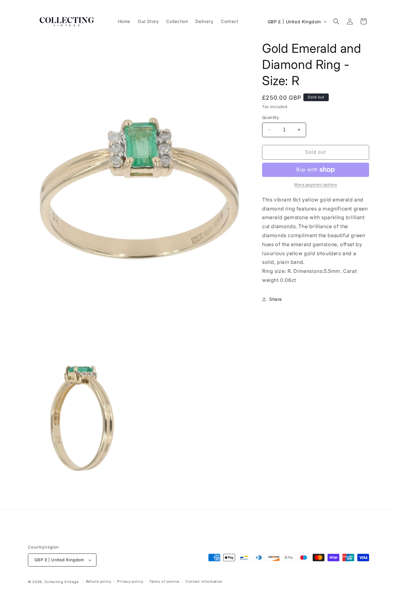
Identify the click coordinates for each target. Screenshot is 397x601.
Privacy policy (130, 581)
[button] (336, 21)
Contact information (204, 581)
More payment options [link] (315, 184)
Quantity (270, 117)
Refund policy (98, 581)
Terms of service (164, 581)
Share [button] (275, 299)
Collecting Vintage (61, 582)
